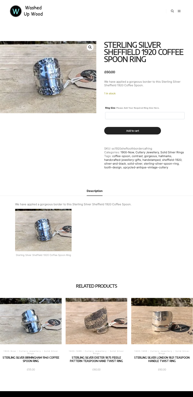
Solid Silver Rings (172, 152)
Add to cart (132, 130)
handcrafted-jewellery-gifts (122, 160)
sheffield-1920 (172, 160)
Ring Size (132, 107)
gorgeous (150, 156)
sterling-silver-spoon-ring (161, 163)
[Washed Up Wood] (26, 11)
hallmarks (165, 156)
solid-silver (134, 163)
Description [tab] (95, 191)
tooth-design (113, 167)
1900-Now (127, 152)
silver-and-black (115, 163)
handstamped (151, 160)
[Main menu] (179, 11)
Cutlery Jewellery (147, 152)
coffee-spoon (121, 156)
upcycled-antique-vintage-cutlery (145, 167)
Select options (30, 328)
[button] (90, 47)
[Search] (172, 11)
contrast (137, 156)
